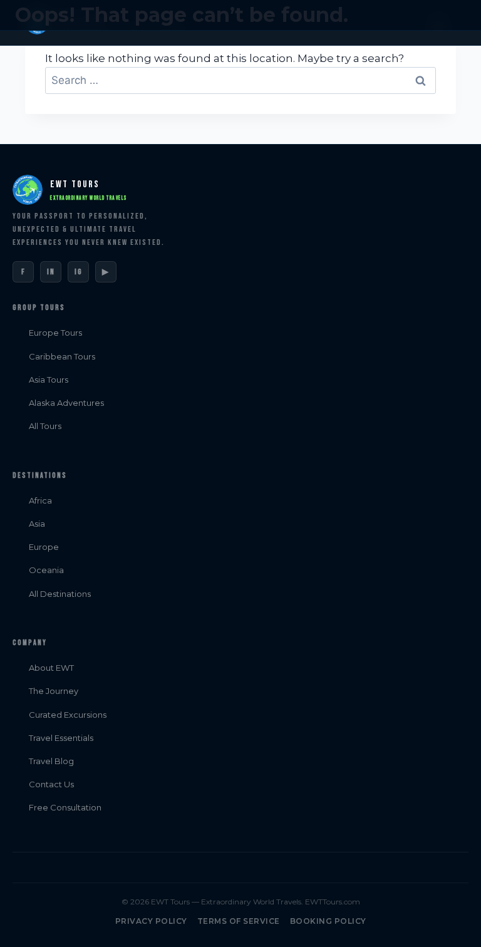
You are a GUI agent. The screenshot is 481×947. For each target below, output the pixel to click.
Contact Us (51, 784)
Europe (44, 547)
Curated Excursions (67, 715)
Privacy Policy (151, 921)
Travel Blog (51, 761)
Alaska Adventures (66, 403)
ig (79, 272)
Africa (40, 500)
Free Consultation (65, 807)
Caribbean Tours (62, 356)
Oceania (46, 570)
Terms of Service (238, 921)
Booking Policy (328, 921)
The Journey (53, 691)
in (51, 272)
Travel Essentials (61, 738)
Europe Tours (55, 333)
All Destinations (60, 594)
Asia (37, 524)
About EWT (51, 668)
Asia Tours (48, 380)
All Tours (45, 426)
